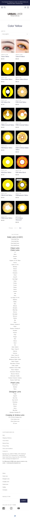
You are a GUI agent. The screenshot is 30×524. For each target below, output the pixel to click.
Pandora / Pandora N (15, 328)
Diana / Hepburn (15, 369)
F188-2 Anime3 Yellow (7, 125)
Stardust (15, 386)
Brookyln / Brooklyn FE (15, 412)
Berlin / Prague (15, 361)
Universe (15, 353)
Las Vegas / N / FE (15, 297)
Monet (15, 406)
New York (15, 397)
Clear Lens (15, 248)
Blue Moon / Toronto (15, 363)
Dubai (15, 281)
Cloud (15, 274)
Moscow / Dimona (15, 373)
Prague (15, 336)
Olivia (15, 322)
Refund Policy (6, 443)
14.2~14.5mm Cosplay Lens (15, 417)
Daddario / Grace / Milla (15, 367)
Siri (15, 345)
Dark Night (15, 279)
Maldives (15, 299)
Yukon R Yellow (20, 56)
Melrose (15, 305)
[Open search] (5, 7)
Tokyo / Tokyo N (15, 349)
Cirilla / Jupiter (15, 365)
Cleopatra (15, 272)
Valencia (15, 351)
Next (20, 228)
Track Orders (6, 440)
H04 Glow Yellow (6, 172)
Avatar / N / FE (15, 264)
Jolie (15, 293)
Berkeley (15, 266)
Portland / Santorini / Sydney (15, 377)
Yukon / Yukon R (15, 355)
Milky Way (15, 310)
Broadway (15, 402)
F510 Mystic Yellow (6, 148)
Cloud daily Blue (15, 241)
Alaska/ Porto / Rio (15, 357)
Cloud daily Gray (15, 239)
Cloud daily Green (15, 243)
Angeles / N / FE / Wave (15, 260)
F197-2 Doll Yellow (21, 102)
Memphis (15, 307)
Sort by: (3, 31)
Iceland (15, 291)
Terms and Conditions (8, 448)
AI (15, 252)
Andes (15, 258)
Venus (15, 408)
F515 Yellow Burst (21, 172)
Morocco (15, 316)
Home (4, 473)
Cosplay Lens (6, 481)
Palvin (15, 326)
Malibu (15, 301)
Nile (15, 320)
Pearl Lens (15, 383)
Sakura (15, 340)
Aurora (15, 262)
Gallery (4, 487)
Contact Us (5, 451)
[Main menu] (2, 7)
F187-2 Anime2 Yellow (22, 125)
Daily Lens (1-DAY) (15, 237)
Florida (15, 283)
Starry (15, 389)
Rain (15, 338)
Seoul (15, 342)
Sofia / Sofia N (15, 347)
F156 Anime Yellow (6, 218)
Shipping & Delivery (7, 438)
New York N (15, 400)
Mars (15, 303)
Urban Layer (4, 54)
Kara (15, 295)
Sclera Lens (5, 484)
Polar (15, 334)
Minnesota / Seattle (15, 375)
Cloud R (15, 277)
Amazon (15, 256)
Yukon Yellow (5, 56)
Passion (15, 332)
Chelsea (15, 270)
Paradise (15, 330)
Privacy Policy (6, 445)
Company (5, 489)
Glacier (15, 289)
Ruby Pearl (15, 384)
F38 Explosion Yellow (22, 195)
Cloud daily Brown (15, 245)
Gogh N (15, 395)
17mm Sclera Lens (15, 419)
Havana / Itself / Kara (15, 380)
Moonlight (15, 314)
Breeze (15, 268)
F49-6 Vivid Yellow (6, 195)
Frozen (15, 285)
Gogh (15, 393)
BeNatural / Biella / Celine (15, 359)
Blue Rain (15, 410)
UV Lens (15, 423)
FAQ (4, 435)
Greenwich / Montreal (15, 371)
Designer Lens (15, 392)
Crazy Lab (4, 77)
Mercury (15, 404)
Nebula (15, 318)
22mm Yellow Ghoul (22, 79)
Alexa (15, 254)
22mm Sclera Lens (15, 421)
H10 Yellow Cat (5, 102)
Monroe (15, 312)
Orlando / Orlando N (15, 324)
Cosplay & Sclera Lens (15, 415)
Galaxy (15, 287)
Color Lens (15, 250)
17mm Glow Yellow (6, 79)
